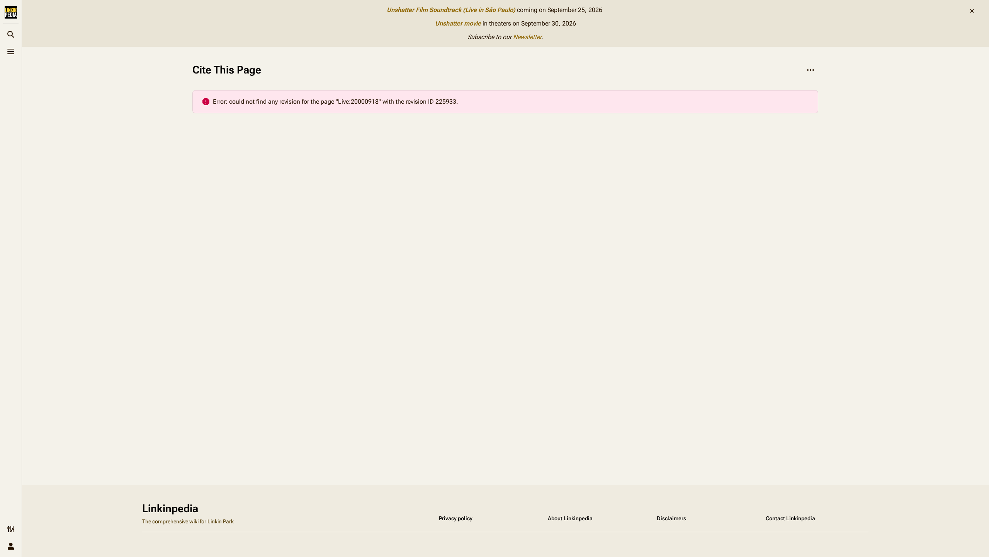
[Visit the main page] (11, 12)
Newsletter (527, 37)
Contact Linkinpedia (790, 518)
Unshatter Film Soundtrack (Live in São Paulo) (451, 10)
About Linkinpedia (570, 518)
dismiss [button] (972, 10)
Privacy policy (455, 518)
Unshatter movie (458, 23)
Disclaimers (671, 518)
